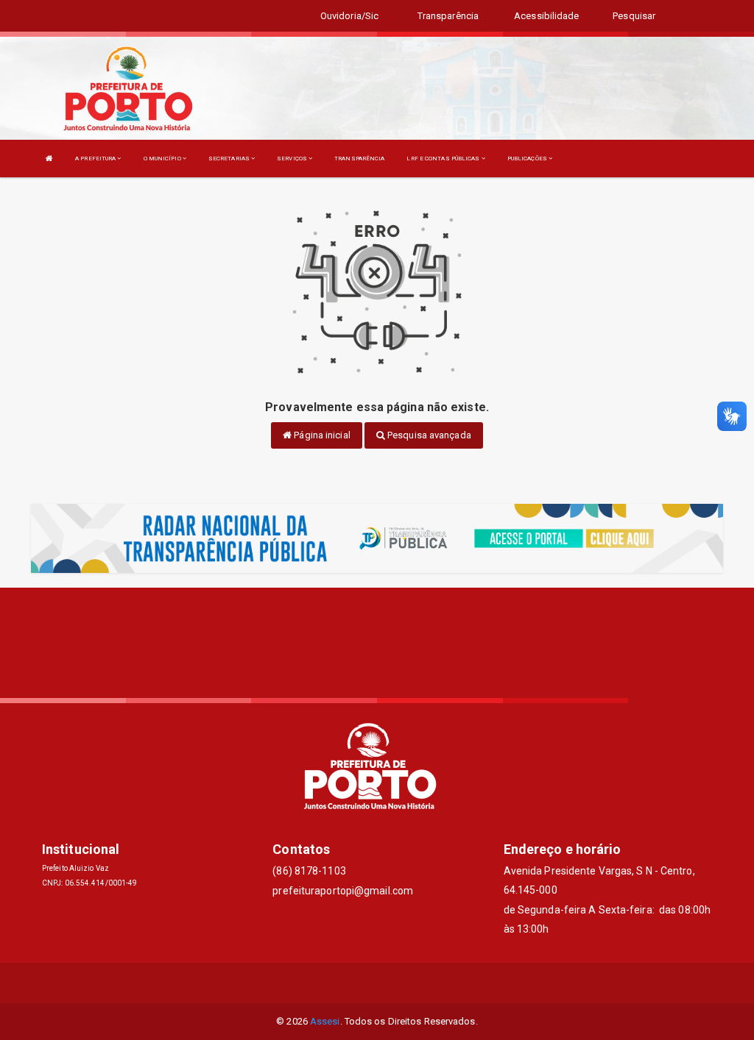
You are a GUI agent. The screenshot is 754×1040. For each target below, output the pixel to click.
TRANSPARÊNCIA (359, 158)
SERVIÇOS (293, 158)
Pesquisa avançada (428, 435)
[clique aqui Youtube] (413, 983)
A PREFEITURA (96, 158)
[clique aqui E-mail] (342, 983)
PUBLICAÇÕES (528, 158)
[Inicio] (49, 158)
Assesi (325, 1021)
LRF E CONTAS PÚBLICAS (443, 158)
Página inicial (321, 435)
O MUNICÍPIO (163, 158)
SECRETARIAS (229, 158)
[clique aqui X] (377, 983)
